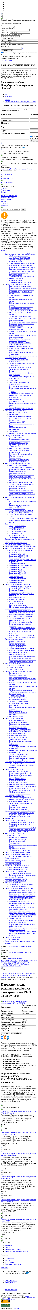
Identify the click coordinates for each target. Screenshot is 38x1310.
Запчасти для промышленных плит (17, 463)
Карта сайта (9, 1262)
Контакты (4, 1268)
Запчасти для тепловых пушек (16, 860)
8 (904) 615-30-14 (7, 178)
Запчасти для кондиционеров (15, 881)
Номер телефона (7, 28)
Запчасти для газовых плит (15, 833)
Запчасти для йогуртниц (14, 877)
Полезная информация (13, 1249)
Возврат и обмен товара (13, 1264)
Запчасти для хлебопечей (14, 769)
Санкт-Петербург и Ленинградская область (20, 102)
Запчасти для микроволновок (15, 411)
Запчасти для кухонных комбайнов (17, 609)
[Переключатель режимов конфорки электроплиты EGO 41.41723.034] (19, 1003)
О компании (9, 1258)
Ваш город (5, 32)
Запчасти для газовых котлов (15, 820)
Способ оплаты (6, 42)
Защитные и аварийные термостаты (18, 545)
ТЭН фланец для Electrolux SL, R (19, 952)
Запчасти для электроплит (14, 435)
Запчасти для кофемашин (14, 718)
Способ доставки (7, 38)
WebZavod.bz (30, 1297)
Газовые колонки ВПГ (13, 862)
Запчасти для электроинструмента (17, 854)
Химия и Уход (10, 818)
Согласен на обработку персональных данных (20, 53)
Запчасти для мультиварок (14, 796)
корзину (17, 1308)
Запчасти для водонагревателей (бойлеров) (20, 254)
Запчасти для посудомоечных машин (18, 671)
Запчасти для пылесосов (14, 639)
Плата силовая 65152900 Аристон (20, 946)
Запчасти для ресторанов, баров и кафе (19, 888)
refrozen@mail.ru (7, 182)
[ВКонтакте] (2, 1037)
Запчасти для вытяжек (13, 864)
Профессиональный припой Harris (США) (20, 546)
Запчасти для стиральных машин (17, 284)
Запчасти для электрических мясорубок (19, 548)
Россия (7, 100)
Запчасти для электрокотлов (15, 509)
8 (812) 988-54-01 (7, 174)
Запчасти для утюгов (12, 937)
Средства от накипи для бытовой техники (20, 811)
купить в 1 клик (16, 1033)
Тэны (7, 524)
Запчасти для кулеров (13, 663)
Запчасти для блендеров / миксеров (18, 584)
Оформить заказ (7, 50)
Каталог (8, 1260)
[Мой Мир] (8, 1037)
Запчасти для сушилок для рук (16, 879)
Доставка (8, 1246)
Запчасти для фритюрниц (14, 882)
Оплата (7, 1247)
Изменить (8, 96)
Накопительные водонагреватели (17, 865)
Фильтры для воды (12, 858)
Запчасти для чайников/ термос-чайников (20, 762)
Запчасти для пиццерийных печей (17, 852)
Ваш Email (5, 30)
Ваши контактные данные (11, 24)
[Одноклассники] (5, 1037)
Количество (6, 46)
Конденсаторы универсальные (16, 543)
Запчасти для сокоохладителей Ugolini (19, 409)
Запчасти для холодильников (15, 358)
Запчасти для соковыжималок (15, 871)
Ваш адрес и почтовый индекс (12, 34)
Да (6, 94)
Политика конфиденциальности (16, 1251)
